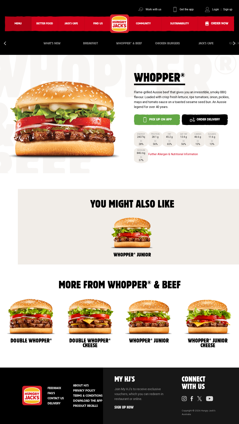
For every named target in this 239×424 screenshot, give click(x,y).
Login (215, 9)
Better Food (44, 24)
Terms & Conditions (88, 396)
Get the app (187, 9)
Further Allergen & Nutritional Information (173, 154)
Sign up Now (124, 407)
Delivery (54, 403)
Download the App (87, 401)
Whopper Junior (132, 255)
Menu (18, 24)
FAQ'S (51, 393)
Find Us (98, 24)
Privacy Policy (84, 391)
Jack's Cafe (71, 24)
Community (143, 24)
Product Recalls (85, 406)
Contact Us (56, 398)
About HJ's (81, 386)
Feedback (54, 388)
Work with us (153, 9)
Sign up (227, 9)
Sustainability (179, 24)
